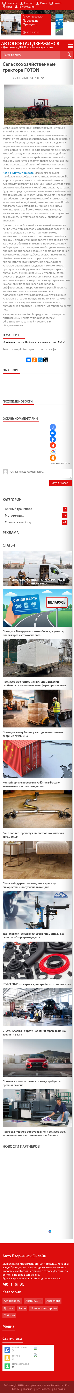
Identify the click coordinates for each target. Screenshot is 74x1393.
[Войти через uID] (53, 427)
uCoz (66, 1385)
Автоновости (12, 1301)
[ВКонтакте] (28, 360)
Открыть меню (70, 46)
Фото (43, 3)
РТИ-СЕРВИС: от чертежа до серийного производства (37, 984)
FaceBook (12, 1284)
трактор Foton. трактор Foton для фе (32, 349)
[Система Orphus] (43, 1357)
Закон (22, 1308)
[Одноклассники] (34, 360)
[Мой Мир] (40, 360)
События (9, 1315)
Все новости (43, 1389)
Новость (12, 3)
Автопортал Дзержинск (30, 45)
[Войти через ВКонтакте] (53, 433)
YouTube (16, 1284)
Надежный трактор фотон (19, 173)
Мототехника (14, 515)
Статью (28, 3)
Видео (57, 3)
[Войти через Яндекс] (53, 445)
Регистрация (27, 7)
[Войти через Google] (53, 451)
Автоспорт (53, 1301)
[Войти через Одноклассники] (53, 458)
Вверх (15, 1389)
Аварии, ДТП (33, 1301)
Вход (9, 7)
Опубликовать (60, 482)
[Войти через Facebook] (53, 439)
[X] (45, 360)
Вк (5, 1284)
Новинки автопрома (44, 1308)
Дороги (8, 1308)
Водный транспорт (18, 509)
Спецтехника (14, 522)
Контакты (59, 1389)
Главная (27, 1389)
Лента (22, 1284)
